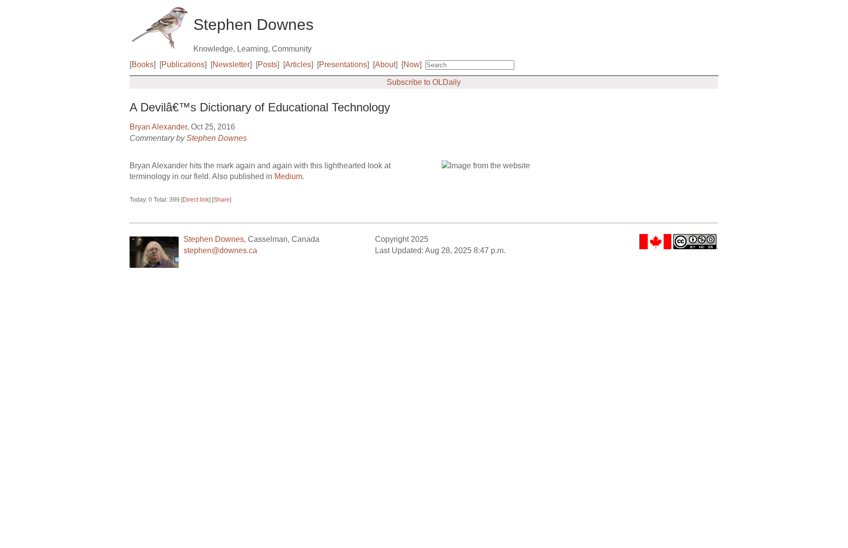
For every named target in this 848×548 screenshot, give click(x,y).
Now (411, 64)
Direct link (196, 199)
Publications (183, 64)
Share (221, 199)
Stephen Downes (216, 138)
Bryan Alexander (158, 127)
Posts (267, 64)
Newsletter (231, 64)
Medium (288, 176)
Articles (298, 64)
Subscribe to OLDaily (424, 82)
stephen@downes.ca (220, 250)
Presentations (343, 64)
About (385, 64)
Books (143, 64)
